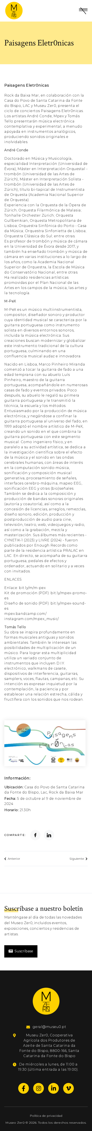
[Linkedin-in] (53, 1088)
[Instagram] (38, 1088)
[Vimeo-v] (68, 1088)
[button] (83, 10)
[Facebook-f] (23, 1088)
